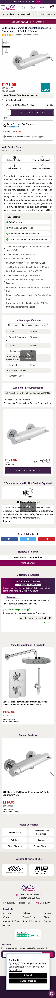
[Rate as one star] (30, 557)
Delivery (26, 913)
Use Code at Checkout (28, 21)
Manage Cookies (28, 981)
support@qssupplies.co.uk (18, 903)
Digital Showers (15, 846)
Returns (47, 921)
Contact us (49, 913)
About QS (6, 913)
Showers (41, 840)
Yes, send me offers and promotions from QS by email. (25, 948)
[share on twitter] (28, 539)
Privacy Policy (29, 917)
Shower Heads (14, 832)
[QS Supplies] (10, 7)
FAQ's (46, 917)
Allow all (28, 975)
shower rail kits (45, 210)
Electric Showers (41, 846)
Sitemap (6, 925)
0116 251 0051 (46, 903)
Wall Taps (15, 840)
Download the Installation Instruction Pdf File (29, 393)
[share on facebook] (9, 539)
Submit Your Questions (29, 581)
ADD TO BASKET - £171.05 (32, 112)
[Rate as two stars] (32, 557)
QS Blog (5, 917)
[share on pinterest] (46, 539)
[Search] (23, 8)
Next (53, 2)
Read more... (8, 521)
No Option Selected (14, 100)
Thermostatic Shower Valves (16, 403)
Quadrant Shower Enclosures (41, 832)
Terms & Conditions (31, 921)
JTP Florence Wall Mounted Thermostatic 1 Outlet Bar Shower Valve (26, 793)
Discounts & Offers (10, 921)
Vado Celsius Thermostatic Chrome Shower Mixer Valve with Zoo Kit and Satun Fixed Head (26, 703)
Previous (3, 2)
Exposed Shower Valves (40, 403)
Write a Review (28, 563)
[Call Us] (33, 8)
